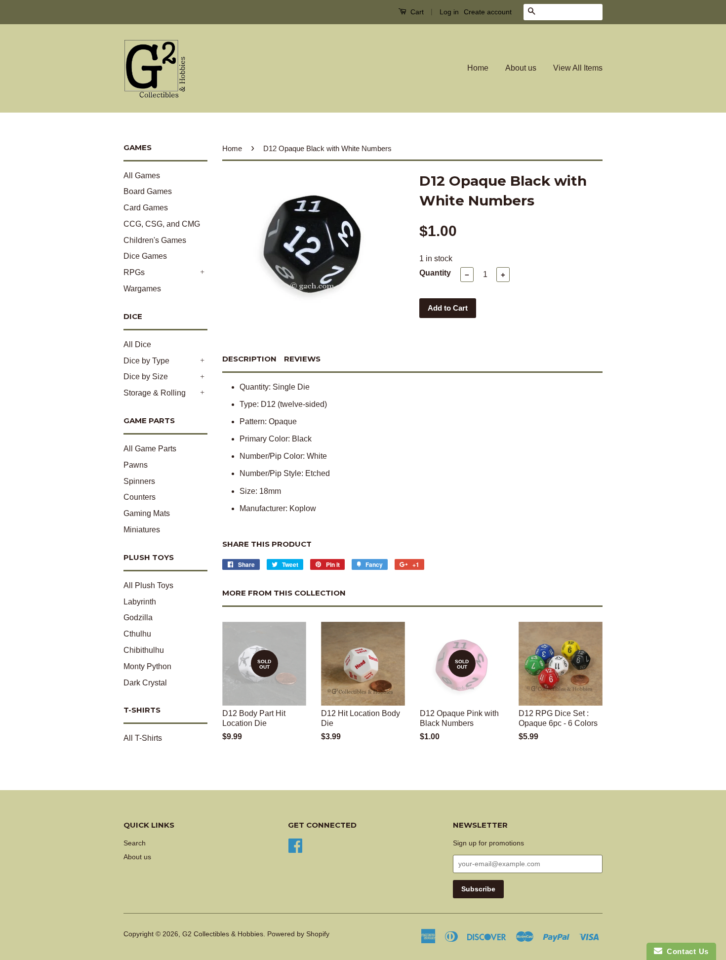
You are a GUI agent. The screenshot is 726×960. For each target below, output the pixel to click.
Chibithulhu (143, 650)
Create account (488, 12)
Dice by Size (145, 376)
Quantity (435, 273)
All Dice (137, 344)
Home (477, 68)
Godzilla (138, 617)
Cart (416, 12)
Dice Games (145, 256)
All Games (141, 175)
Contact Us (685, 951)
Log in (449, 12)
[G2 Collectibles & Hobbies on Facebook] (295, 844)
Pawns (135, 465)
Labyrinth (139, 602)
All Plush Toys (148, 585)
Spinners (139, 481)
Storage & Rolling (154, 393)
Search (134, 843)
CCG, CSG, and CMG (161, 224)
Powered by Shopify (298, 934)
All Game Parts (149, 448)
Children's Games (154, 240)
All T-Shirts (142, 738)
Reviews (302, 358)
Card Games (145, 207)
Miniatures (141, 529)
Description (249, 358)
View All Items (578, 68)
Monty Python (147, 666)
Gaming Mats (146, 513)
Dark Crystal (145, 683)
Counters (139, 497)
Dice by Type (146, 361)
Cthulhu (137, 634)
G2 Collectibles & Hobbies (222, 934)
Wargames (142, 288)
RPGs (134, 272)
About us (520, 68)
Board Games (147, 191)
